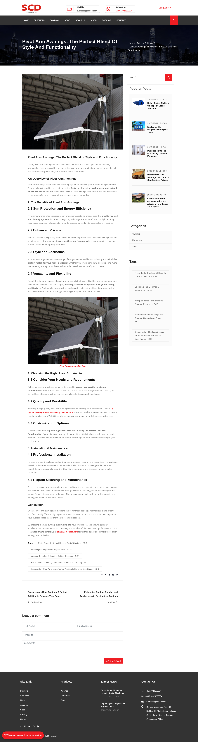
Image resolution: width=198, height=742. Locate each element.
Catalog (23, 714)
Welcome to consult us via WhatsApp (24, 735)
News (22, 700)
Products (24, 691)
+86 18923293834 (153, 691)
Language (164, 8)
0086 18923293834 (153, 696)
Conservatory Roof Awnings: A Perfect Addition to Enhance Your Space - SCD (65, 569)
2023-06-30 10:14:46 (156, 195)
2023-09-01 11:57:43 (156, 147)
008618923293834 (124, 11)
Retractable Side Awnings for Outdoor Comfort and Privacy (158, 177)
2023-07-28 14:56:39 (157, 171)
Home (131, 43)
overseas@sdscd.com (87, 11)
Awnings (136, 234)
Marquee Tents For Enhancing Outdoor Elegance (157, 153)
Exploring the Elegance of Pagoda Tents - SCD (51, 549)
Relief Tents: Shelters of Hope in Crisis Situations (158, 106)
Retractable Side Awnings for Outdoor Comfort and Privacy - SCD (59, 562)
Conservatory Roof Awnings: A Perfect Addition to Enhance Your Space (157, 202)
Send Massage (113, 660)
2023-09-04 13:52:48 (157, 123)
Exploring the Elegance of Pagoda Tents (157, 129)
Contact (23, 719)
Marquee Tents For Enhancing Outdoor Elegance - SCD (55, 556)
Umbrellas (137, 240)
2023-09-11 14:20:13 (156, 99)
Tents (134, 246)
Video (22, 710)
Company (24, 695)
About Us (24, 705)
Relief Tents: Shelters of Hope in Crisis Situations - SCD (62, 543)
